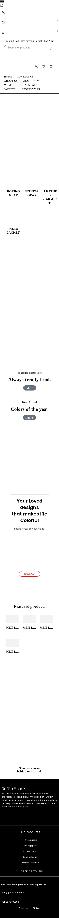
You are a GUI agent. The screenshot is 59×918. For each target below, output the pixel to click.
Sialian (36, 908)
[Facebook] (17, 811)
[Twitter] (6, 811)
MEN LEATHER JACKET (12, 627)
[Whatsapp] (41, 811)
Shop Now (48, 41)
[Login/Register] (29, 12)
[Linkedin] (29, 811)
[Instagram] (6, 820)
